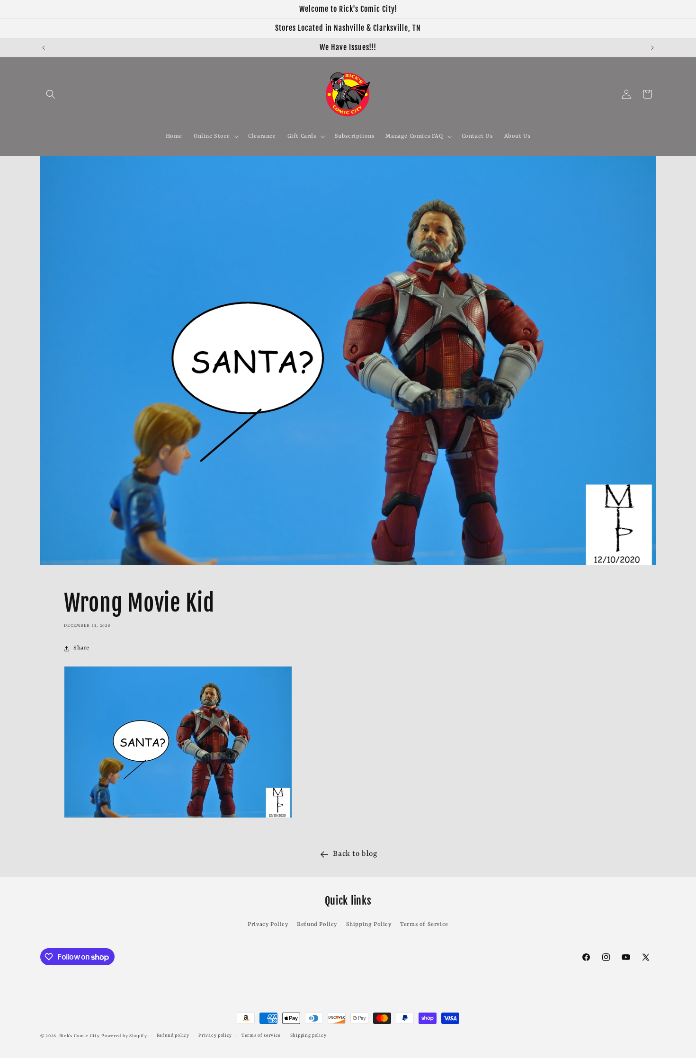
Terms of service (261, 1035)
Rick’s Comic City (79, 1036)
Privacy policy (215, 1035)
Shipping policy (308, 1035)
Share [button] (81, 648)
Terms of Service (424, 924)
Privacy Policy (268, 924)
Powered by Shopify (124, 1036)
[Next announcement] (652, 48)
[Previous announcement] (43, 48)
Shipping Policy (369, 924)
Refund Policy (317, 924)
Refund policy (173, 1035)
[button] (50, 94)
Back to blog (355, 854)
